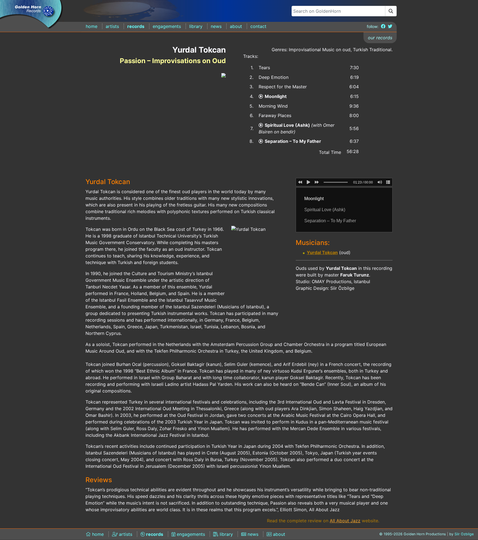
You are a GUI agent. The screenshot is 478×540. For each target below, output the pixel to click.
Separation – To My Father (293, 141)
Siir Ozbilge (464, 534)
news (216, 26)
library (195, 26)
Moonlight (276, 96)
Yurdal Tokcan (322, 252)
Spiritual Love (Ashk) (288, 125)
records (135, 26)
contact (258, 26)
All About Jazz (345, 520)
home (91, 26)
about (236, 26)
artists (112, 26)
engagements (167, 26)
